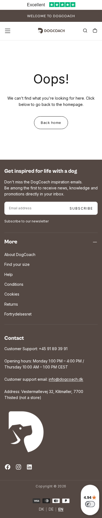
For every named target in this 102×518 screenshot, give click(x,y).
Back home (51, 122)
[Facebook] (7, 467)
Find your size (17, 264)
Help (8, 274)
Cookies (11, 294)
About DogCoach (19, 254)
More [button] (10, 242)
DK (41, 509)
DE (51, 509)
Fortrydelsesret (18, 314)
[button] (7, 31)
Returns (11, 304)
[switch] (90, 504)
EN (60, 509)
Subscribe (81, 208)
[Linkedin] (29, 467)
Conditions (13, 284)
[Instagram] (18, 467)
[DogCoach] (26, 432)
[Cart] (95, 31)
